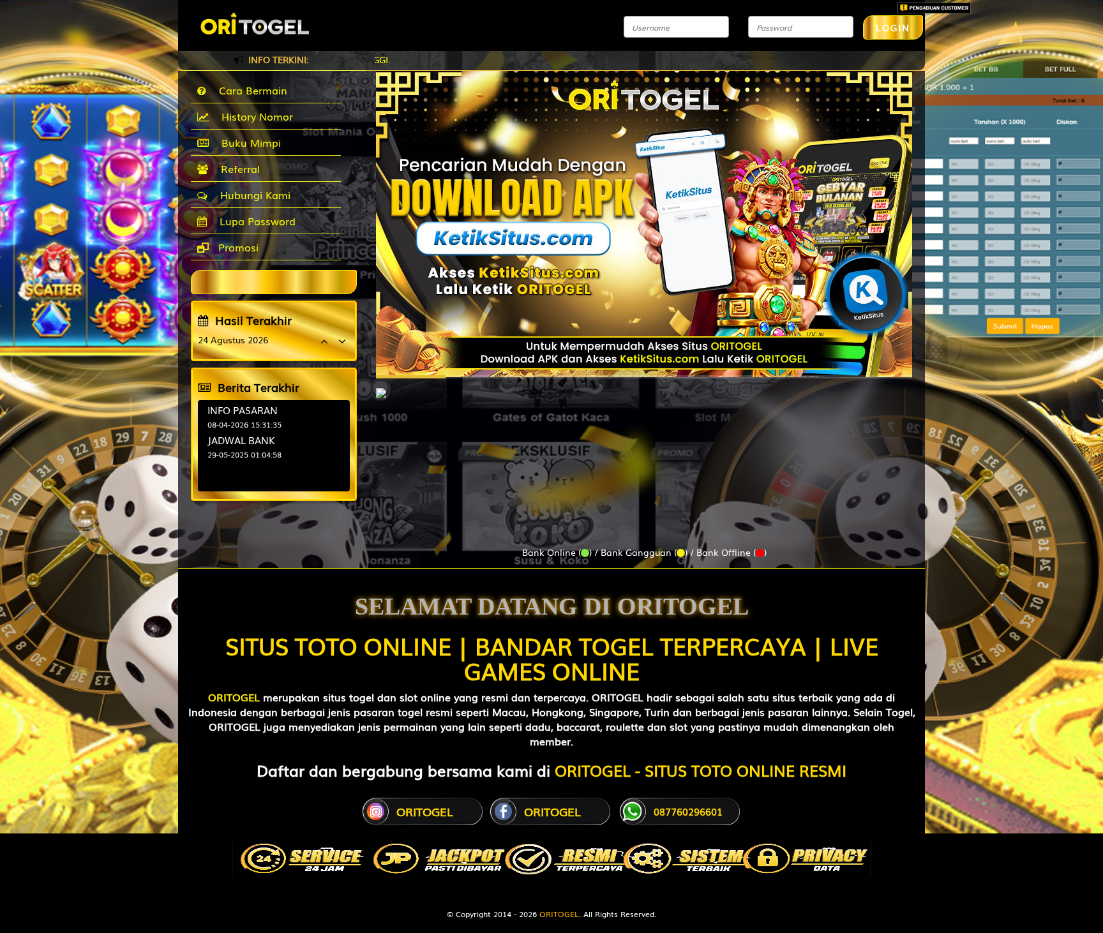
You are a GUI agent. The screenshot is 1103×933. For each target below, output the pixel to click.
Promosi (237, 247)
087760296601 (688, 811)
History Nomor (254, 116)
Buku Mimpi (248, 142)
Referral (237, 168)
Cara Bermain (250, 90)
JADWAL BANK (241, 440)
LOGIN (893, 27)
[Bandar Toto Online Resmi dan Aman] (381, 386)
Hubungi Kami (252, 194)
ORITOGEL (234, 697)
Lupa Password (254, 220)
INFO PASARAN (242, 410)
